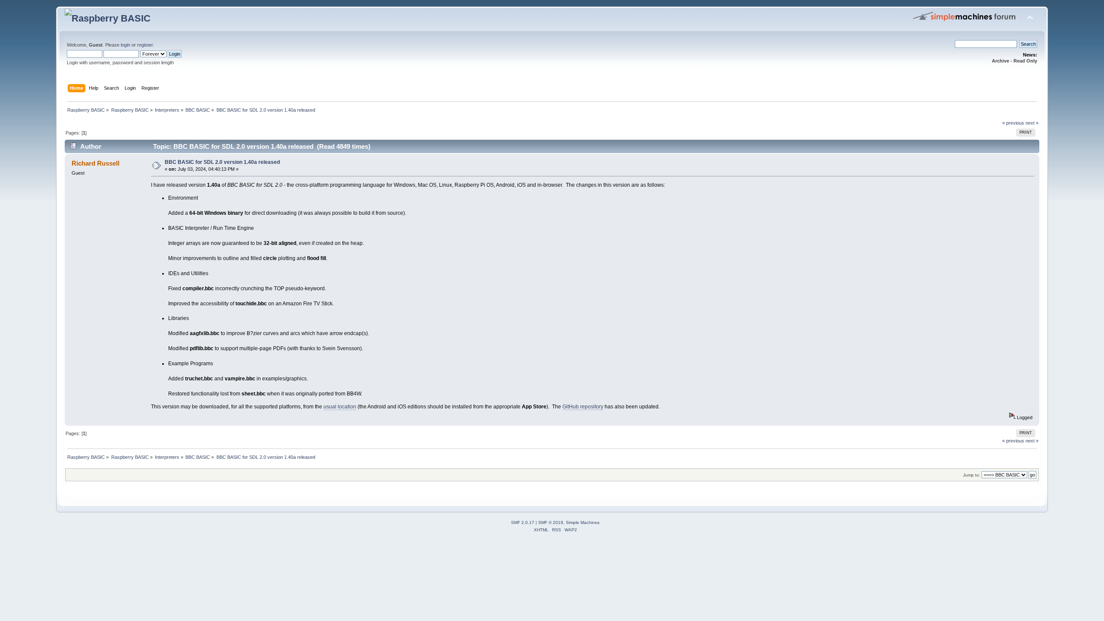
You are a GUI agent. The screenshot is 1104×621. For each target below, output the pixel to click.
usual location (339, 407)
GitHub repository (582, 407)
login (125, 44)
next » (1032, 122)
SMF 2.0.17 (522, 522)
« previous (1013, 122)
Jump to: (971, 475)
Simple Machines (582, 522)
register (145, 44)
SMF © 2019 (550, 522)
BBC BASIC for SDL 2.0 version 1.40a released (222, 162)
